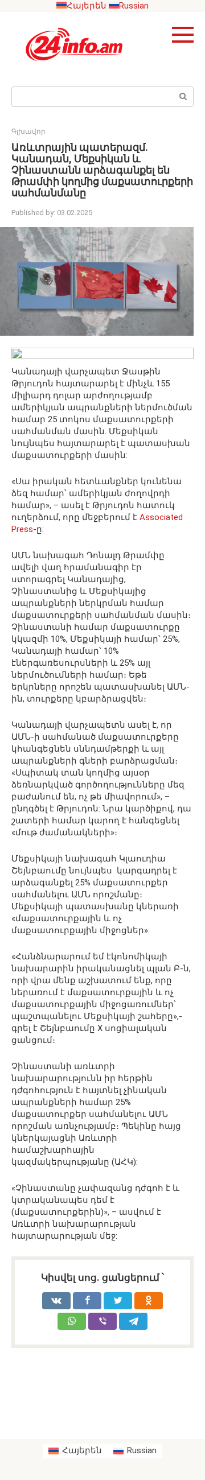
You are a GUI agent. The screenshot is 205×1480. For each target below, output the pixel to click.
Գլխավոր (28, 131)
